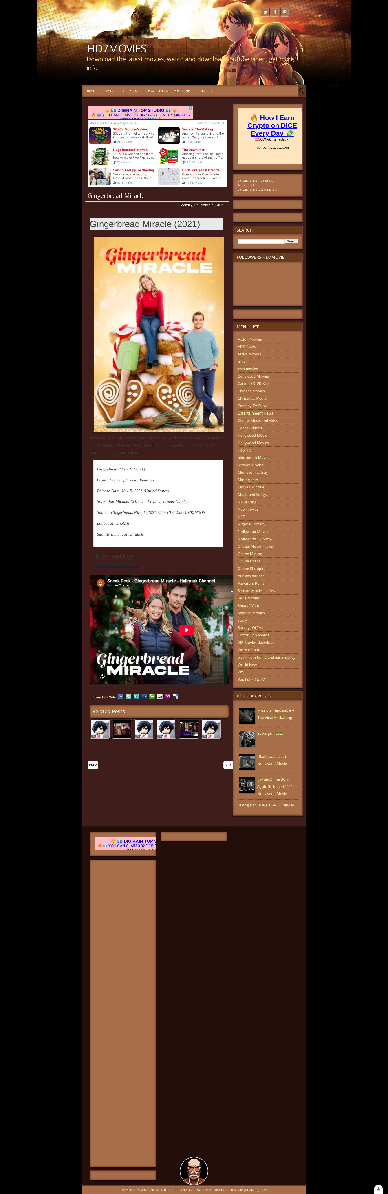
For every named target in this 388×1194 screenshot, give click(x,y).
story (242, 620)
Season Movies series (256, 590)
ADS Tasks (247, 346)
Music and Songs (252, 494)
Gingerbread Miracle (116, 196)
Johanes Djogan (256, 1190)
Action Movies (250, 339)
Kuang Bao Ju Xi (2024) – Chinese (266, 805)
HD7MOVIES (116, 48)
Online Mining (250, 553)
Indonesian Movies (254, 457)
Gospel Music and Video (258, 420)
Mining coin (248, 479)
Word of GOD (249, 649)
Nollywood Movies (253, 531)
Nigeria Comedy (251, 524)
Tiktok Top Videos (253, 635)
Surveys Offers (250, 627)
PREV (93, 764)
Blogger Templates (178, 1190)
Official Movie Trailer (256, 546)
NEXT (229, 764)
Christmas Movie (252, 398)
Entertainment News (255, 413)
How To (244, 450)
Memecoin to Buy (253, 472)
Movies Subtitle (251, 487)
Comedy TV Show (252, 405)
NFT (241, 516)
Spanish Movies (251, 612)
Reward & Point (251, 583)
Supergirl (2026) (271, 733)
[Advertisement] (123, 1013)
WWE (242, 672)
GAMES (108, 91)
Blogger (218, 1190)
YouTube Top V (251, 679)
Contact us (130, 91)
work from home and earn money (266, 657)
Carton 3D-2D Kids (254, 383)
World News (248, 664)
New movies (248, 509)
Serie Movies (249, 598)
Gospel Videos (250, 427)
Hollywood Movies (253, 442)
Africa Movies (249, 354)
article (243, 361)
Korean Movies (251, 464)
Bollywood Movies (253, 376)
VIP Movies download (256, 642)
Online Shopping (252, 568)
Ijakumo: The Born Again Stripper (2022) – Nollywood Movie (277, 786)
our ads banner (251, 575)
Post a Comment (96, 753)
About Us (207, 91)
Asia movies (248, 368)
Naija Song (247, 501)
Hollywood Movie (252, 435)
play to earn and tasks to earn (169, 91)
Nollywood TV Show (255, 538)
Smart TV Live (250, 605)
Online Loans (249, 561)
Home (91, 91)
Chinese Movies (251, 391)
